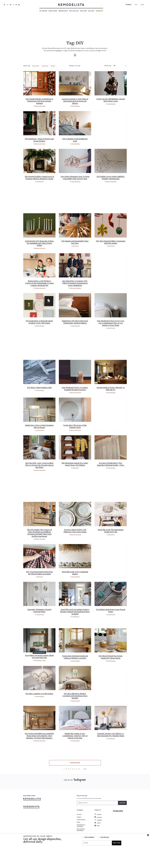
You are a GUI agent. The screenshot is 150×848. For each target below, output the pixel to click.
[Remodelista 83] (16, 4)
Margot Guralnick (40, 106)
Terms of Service (81, 819)
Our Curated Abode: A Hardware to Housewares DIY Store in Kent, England (39, 101)
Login (142, 4)
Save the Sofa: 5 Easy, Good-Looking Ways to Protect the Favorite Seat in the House (39, 465)
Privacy (78, 822)
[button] (128, 4)
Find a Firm (83, 10)
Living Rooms (45, 65)
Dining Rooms (35, 65)
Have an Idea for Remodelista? (81, 829)
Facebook (99, 820)
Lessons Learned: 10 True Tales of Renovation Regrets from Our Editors (75, 101)
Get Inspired (43, 10)
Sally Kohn (76, 468)
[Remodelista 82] (13, 4)
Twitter (99, 822)
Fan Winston (40, 181)
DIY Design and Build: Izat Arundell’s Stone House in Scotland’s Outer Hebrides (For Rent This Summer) (39, 736)
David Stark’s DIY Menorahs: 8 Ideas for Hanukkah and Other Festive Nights (39, 243)
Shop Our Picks (74, 10)
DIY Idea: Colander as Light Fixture (39, 694)
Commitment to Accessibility (81, 825)
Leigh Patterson (75, 181)
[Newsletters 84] (19, 4)
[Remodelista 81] (10, 4)
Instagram (99, 817)
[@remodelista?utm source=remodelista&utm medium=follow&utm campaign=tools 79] (4, 4)
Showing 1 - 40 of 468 (74, 65)
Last (85, 768)
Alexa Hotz (111, 246)
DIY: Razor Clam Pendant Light (39, 388)
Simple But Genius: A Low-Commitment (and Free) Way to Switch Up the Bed (75, 736)
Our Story (91, 10)
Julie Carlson (111, 328)
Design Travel (53, 10)
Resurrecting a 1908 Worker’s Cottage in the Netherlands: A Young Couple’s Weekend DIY (39, 283)
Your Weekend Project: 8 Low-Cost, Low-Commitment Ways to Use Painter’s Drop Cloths (110, 323)
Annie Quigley (76, 106)
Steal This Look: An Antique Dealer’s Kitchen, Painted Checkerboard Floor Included (75, 612)
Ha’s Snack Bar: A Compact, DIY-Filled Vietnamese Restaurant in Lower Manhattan (75, 283)
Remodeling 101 (63, 10)
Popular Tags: (26, 65)
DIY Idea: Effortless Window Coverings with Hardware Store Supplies (74, 696)
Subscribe (116, 843)
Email (98, 825)
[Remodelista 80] (7, 4)
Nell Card (75, 246)
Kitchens (53, 65)
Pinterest (99, 814)
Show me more (75, 762)
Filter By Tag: (107, 65)
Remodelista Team (40, 660)
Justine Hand (40, 390)
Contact (79, 816)
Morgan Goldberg (76, 288)
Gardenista (99, 10)
